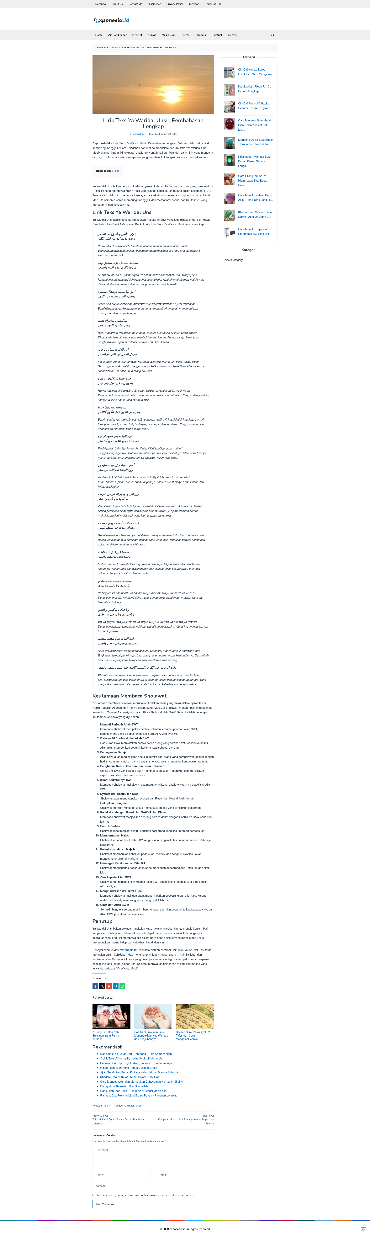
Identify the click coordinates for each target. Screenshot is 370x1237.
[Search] (273, 35)
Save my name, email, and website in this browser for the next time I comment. (145, 1195)
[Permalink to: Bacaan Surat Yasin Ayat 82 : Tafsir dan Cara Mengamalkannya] (195, 1016)
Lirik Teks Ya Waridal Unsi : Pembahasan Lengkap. (145, 143)
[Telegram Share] (116, 986)
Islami (107, 1105)
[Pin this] (109, 986)
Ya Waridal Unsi (132, 1105)
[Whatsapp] (122, 986)
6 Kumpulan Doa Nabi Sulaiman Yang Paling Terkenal (105, 1035)
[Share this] (95, 986)
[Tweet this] (102, 986)
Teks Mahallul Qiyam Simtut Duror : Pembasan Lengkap (118, 1119)
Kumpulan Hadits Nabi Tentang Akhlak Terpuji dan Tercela (186, 1119)
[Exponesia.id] (111, 20)
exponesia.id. (178, 1229)
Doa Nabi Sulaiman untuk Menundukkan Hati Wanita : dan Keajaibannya (151, 1035)
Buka (116, 170)
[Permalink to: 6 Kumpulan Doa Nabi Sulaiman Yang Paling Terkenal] (111, 1016)
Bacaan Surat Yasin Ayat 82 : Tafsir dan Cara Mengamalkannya (193, 1035)
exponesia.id (128, 950)
